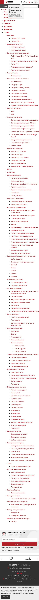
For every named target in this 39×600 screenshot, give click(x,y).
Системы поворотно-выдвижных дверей (24, 120)
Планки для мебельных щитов (21, 99)
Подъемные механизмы (15, 199)
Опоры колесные (16, 381)
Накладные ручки (17, 407)
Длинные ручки (16, 405)
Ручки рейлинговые (17, 419)
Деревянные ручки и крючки (20, 396)
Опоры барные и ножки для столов (23, 375)
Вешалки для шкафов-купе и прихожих (24, 184)
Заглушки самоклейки (18, 437)
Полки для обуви (16, 196)
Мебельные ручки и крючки (16, 387)
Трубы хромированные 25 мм (21, 360)
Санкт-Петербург (16, 10)
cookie (11, 587)
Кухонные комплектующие (16, 207)
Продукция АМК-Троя (18, 90)
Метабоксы (15, 305)
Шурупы (13, 334)
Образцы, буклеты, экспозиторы (18, 519)
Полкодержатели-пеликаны (20, 478)
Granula (13, 271)
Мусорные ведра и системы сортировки (24, 227)
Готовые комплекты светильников (23, 455)
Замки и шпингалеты (18, 493)
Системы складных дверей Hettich (22, 126)
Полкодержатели (16, 487)
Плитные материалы (14, 108)
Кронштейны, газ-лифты (19, 204)
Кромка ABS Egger (17, 154)
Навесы (13, 224)
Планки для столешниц (19, 96)
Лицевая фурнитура (14, 431)
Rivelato (13, 268)
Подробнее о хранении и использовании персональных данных (17, 593)
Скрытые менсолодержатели (20, 481)
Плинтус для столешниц (19, 93)
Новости (6, 15)
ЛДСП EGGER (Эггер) (18, 47)
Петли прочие (15, 320)
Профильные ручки (17, 402)
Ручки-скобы (15, 410)
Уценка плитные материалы (20, 70)
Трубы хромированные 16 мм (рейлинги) (25, 242)
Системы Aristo (16, 146)
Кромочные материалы (15, 149)
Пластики (10, 35)
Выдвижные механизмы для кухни (23, 216)
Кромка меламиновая (18, 163)
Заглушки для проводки (19, 434)
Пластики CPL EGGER (18, 38)
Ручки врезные (16, 416)
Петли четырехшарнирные (20, 317)
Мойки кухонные (16, 259)
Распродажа (15, 428)
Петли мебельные (13, 314)
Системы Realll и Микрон (19, 366)
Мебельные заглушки (18, 440)
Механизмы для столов (15, 280)
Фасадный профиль (14, 496)
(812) (13, 576)
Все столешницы (16, 82)
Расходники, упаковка (18, 516)
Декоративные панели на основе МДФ (24, 61)
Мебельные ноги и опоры (15, 369)
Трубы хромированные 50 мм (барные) (24, 239)
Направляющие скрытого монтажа (23, 299)
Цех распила (8, 26)
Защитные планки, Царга (19, 250)
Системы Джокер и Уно (19, 357)
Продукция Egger (16, 85)
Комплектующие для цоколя (20, 253)
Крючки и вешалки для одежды (21, 422)
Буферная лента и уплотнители (21, 140)
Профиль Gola (15, 393)
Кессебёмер (11, 172)
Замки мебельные (13, 490)
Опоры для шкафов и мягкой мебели (23, 378)
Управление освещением (19, 458)
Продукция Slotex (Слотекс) (20, 88)
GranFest (14, 265)
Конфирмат (15, 331)
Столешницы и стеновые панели (18, 79)
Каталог (5, 6)
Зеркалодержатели (17, 484)
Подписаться (19, 544)
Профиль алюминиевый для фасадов (23, 499)
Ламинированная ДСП (14, 44)
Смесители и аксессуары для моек (22, 262)
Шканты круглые (20, 349)
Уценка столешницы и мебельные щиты (24, 105)
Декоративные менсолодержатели (22, 475)
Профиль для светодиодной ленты (22, 449)
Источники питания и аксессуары (22, 460)
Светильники (15, 452)
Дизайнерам (8, 29)
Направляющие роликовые (20, 308)
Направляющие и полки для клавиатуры (25, 311)
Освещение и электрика (15, 443)
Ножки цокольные (17, 372)
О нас (5, 12)
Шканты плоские (20, 352)
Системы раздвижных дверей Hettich (23, 123)
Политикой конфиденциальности (10, 550)
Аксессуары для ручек (18, 425)
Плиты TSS (14, 64)
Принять (5, 597)
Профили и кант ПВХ (18, 160)
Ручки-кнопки (15, 413)
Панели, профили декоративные (18, 53)
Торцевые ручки (16, 399)
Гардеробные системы (18, 187)
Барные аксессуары (17, 230)
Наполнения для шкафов (19, 178)
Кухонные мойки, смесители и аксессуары (21, 256)
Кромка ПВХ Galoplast (18, 152)
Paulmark (14, 277)
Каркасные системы (18, 363)
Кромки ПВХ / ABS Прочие (20, 157)
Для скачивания (9, 21)
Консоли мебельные (18, 472)
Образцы (14, 521)
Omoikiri (13, 274)
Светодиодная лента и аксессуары (22, 446)
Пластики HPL (15, 41)
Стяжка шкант (19, 346)
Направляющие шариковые (20, 302)
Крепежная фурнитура (14, 328)
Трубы (9, 463)
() (37, 2)
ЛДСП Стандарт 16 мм (18, 50)
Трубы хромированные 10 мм (21, 466)
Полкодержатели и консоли (16, 469)
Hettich (9, 169)
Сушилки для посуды (18, 218)
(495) (13, 565)
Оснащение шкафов (14, 175)
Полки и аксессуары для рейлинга (22, 233)
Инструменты (15, 513)
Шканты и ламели (17, 343)
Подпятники (15, 384)
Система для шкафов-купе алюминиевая (25, 132)
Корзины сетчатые (17, 181)
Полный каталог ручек (18, 390)
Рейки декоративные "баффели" (22, 67)
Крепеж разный (16, 337)
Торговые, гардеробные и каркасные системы (23, 355)
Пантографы (15, 193)
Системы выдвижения (14, 288)
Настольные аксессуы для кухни (22, 236)
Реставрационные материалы (17, 502)
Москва (13, 12)
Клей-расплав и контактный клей (22, 166)
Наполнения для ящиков (19, 221)
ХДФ (12, 114)
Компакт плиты (12, 73)
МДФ (12, 111)
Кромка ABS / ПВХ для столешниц (22, 102)
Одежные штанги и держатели (21, 190)
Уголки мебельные (17, 340)
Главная (3, 9)
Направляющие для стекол (20, 143)
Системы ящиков (16, 296)
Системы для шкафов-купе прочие (22, 129)
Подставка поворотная (19, 285)
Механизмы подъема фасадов (21, 202)
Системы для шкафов (14, 117)
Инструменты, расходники (16, 510)
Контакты (7, 24)
